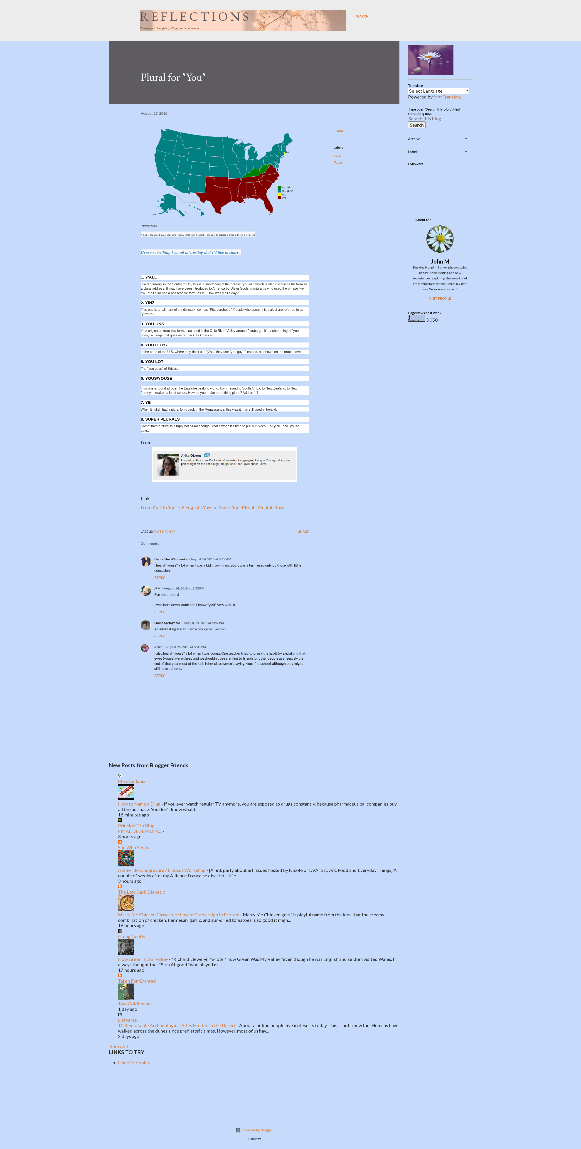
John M (440, 261)
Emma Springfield (167, 623)
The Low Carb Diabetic (141, 892)
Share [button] (339, 131)
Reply (159, 577)
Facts (337, 156)
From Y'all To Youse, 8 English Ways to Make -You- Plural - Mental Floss (212, 507)
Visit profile (440, 298)
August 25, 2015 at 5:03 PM (185, 647)
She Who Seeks (133, 847)
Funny (338, 162)
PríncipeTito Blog (136, 825)
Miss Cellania (131, 781)
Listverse (127, 1020)
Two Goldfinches (135, 1003)
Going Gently (131, 936)
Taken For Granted (137, 981)
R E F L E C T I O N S (194, 16)
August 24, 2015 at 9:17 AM (211, 559)
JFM (157, 588)
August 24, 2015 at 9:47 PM (204, 623)
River (158, 647)
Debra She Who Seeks (170, 559)
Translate (452, 96)
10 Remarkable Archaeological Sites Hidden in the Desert (177, 1025)
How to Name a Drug (139, 803)
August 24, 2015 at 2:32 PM (184, 588)
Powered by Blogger (257, 1130)
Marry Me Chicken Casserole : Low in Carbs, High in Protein (178, 914)
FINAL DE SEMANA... (140, 831)
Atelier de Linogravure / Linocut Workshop (162, 870)
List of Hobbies (134, 1062)
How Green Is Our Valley (143, 959)
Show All (119, 1046)
